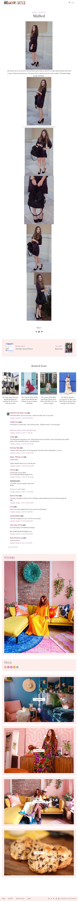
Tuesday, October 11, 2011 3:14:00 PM (21, 512)
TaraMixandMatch (15, 516)
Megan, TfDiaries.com (16, 457)
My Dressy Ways (15, 448)
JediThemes (74, 898)
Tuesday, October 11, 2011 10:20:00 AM (22, 444)
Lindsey (12, 437)
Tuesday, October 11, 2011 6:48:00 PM (21, 534)
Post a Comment (13, 547)
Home (3, 898)
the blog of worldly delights (17, 489)
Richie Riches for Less (16, 538)
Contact (10, 898)
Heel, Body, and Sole (16, 525)
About (29, 898)
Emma (12, 507)
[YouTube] (17, 667)
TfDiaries (65, 898)
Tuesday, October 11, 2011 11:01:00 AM (21, 492)
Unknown (12, 470)
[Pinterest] (11, 667)
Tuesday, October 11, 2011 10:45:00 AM (22, 453)
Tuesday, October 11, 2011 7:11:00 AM (21, 433)
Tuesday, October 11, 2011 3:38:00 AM (21, 418)
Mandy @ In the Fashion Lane (18, 413)
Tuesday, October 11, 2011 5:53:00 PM (21, 521)
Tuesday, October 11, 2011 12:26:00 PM (21, 503)
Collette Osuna (14, 422)
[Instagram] (8, 667)
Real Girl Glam (14, 496)
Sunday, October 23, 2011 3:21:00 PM (21, 543)
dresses (34, 12)
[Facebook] (5, 667)
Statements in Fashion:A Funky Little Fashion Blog (23, 430)
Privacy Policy (20, 898)
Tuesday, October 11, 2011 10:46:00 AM (22, 466)
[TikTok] (14, 667)
